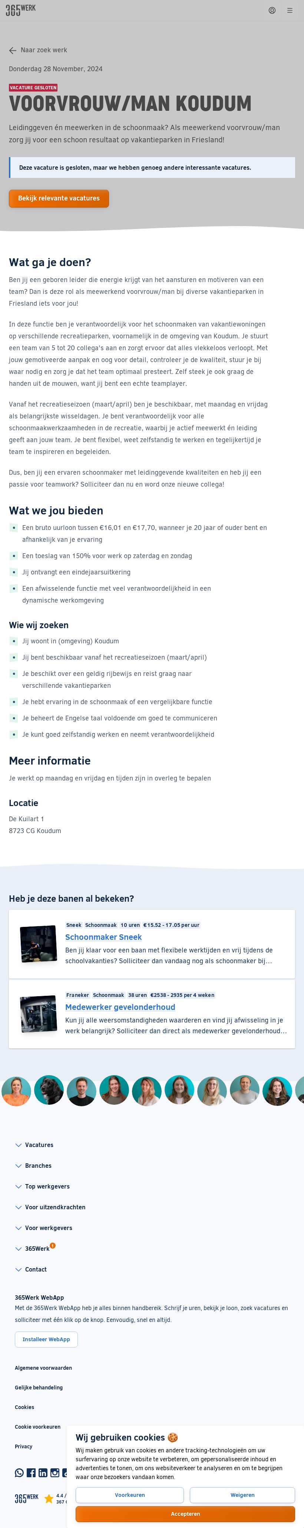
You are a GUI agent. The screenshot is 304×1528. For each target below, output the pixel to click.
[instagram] (54, 1472)
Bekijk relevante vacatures (59, 197)
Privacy (23, 1446)
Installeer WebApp (46, 1339)
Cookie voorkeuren (37, 1426)
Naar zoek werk (44, 49)
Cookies (24, 1407)
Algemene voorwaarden (43, 1367)
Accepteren (185, 1513)
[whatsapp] (19, 1472)
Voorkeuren (130, 1494)
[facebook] (31, 1472)
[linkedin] (43, 1472)
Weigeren (243, 1494)
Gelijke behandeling (43, 1387)
